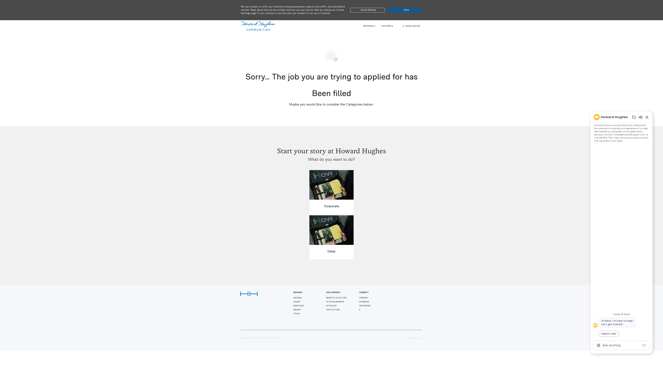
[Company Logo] (258, 26)
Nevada (297, 310)
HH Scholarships (335, 302)
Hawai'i (296, 302)
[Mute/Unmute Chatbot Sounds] (640, 116)
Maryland (298, 306)
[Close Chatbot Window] (647, 117)
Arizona (297, 298)
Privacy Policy (414, 338)
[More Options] (598, 345)
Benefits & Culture (336, 298)
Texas (296, 314)
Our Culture (333, 310)
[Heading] (331, 154)
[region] (621, 231)
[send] (644, 345)
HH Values (331, 306)
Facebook (364, 302)
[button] (367, 10)
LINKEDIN (363, 298)
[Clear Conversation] (633, 117)
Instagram (365, 306)
